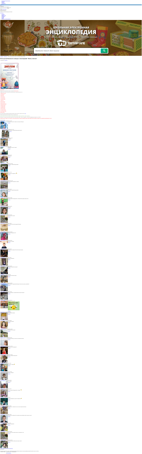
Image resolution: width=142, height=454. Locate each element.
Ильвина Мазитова (2, 206)
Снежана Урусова (2, 320)
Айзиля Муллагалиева (3, 180)
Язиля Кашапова (2, 257)
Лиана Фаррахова (2, 380)
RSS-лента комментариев (9, 448)
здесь (25, 113)
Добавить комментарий (3, 448)
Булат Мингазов (2, 146)
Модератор (6, 60)
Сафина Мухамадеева (4, 129)
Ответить (10, 131)
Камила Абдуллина (2, 337)
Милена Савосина (2, 371)
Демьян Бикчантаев (2, 300)
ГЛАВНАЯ (1, 56)
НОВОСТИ (5, 56)
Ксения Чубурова (2, 223)
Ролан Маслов (2, 274)
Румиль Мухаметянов (3, 354)
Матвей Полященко (2, 240)
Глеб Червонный (2, 414)
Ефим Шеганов (2, 363)
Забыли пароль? (4, 9)
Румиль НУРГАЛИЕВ (3, 163)
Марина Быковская (2, 431)
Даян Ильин (1, 397)
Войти (1, 9)
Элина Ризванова (2, 189)
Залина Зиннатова (2, 291)
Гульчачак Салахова (2, 197)
